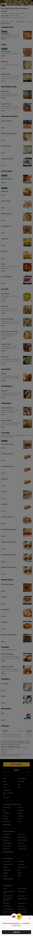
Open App (16, 932)
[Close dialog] (29, 918)
